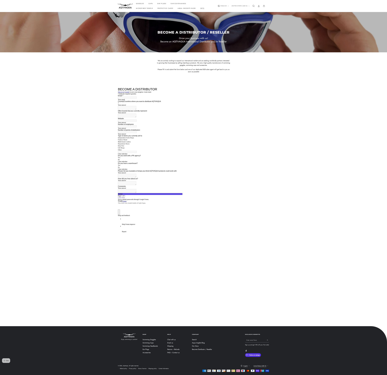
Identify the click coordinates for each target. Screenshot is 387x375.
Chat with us (171, 339)
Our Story (195, 346)
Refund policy (123, 368)
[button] (253, 6)
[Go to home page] (125, 5)
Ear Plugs (146, 349)
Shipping (170, 346)
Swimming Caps (148, 343)
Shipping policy (152, 368)
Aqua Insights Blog (198, 343)
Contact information (164, 368)
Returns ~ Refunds (173, 349)
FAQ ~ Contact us (173, 352)
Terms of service (142, 368)
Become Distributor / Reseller (202, 349)
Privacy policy (132, 368)
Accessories (147, 352)
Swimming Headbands (150, 346)
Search (194, 339)
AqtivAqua (125, 366)
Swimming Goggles (149, 339)
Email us (170, 343)
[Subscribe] (268, 340)
